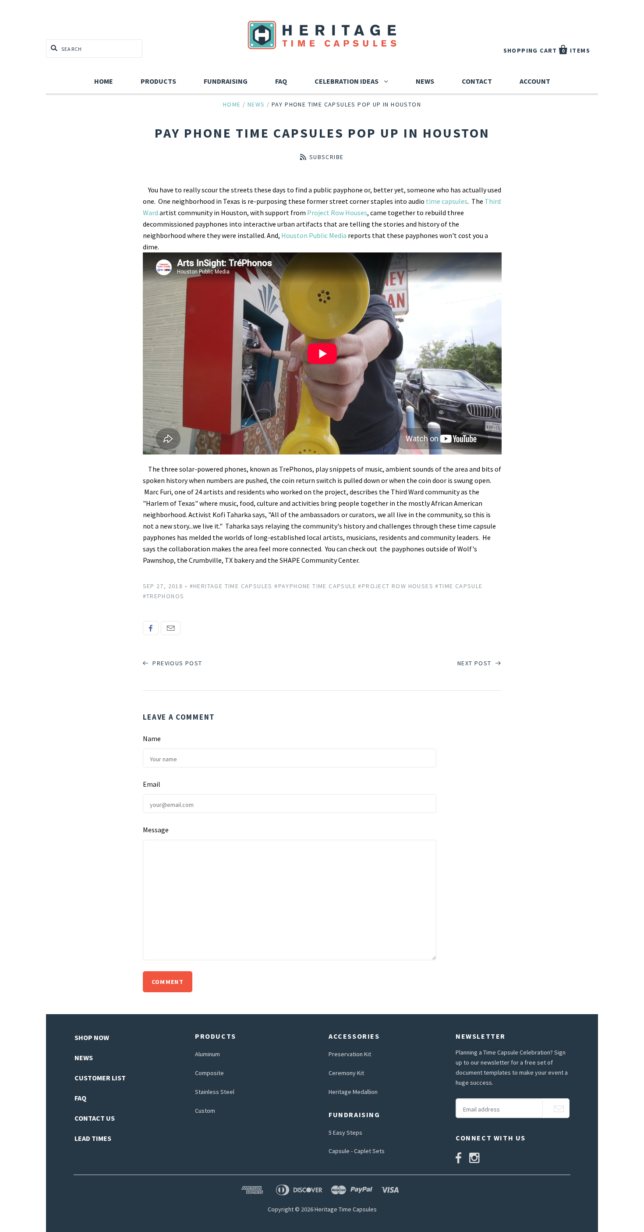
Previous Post (176, 663)
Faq (281, 81)
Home (103, 81)
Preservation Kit (350, 1054)
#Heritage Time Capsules (231, 586)
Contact (477, 81)
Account (535, 81)
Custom (205, 1111)
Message (156, 829)
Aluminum (207, 1054)
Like (151, 628)
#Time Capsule (458, 586)
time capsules (446, 201)
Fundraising (226, 81)
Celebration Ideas (347, 81)
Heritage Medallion (353, 1092)
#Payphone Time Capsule (315, 586)
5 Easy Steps (345, 1132)
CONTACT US (94, 1118)
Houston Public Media (314, 235)
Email (170, 628)
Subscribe (326, 157)
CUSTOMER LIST (100, 1077)
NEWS (83, 1057)
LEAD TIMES (92, 1138)
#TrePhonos (163, 596)
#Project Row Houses (395, 586)
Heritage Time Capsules (346, 1209)
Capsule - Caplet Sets (357, 1151)
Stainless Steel (214, 1092)
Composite (209, 1073)
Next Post (475, 663)
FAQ (80, 1098)
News (425, 81)
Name (152, 738)
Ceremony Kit (346, 1073)
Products (158, 81)
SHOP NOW (91, 1037)
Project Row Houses (337, 212)
